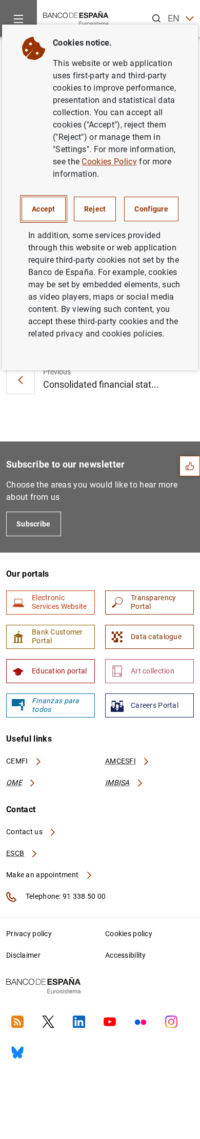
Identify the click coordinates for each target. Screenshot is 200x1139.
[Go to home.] (76, 18)
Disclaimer (23, 955)
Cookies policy (128, 934)
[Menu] (18, 18)
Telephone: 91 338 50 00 (65, 896)
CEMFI (18, 761)
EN (174, 18)
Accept (43, 209)
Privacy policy (29, 934)
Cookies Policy (109, 161)
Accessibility (125, 955)
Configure (151, 209)
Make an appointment (43, 875)
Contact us (25, 832)
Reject (95, 209)
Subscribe (33, 524)
